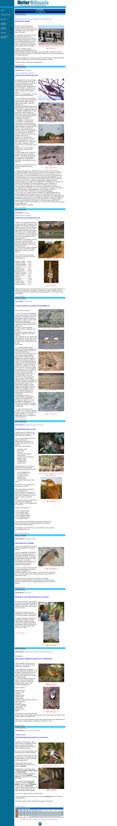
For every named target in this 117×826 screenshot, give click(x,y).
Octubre (48, 812)
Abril (28, 810)
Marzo (26, 810)
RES (62, 812)
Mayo (31, 810)
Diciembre (58, 812)
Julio (36, 810)
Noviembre (53, 812)
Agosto (39, 810)
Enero (19, 810)
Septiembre (44, 812)
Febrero (22, 810)
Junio (34, 810)
